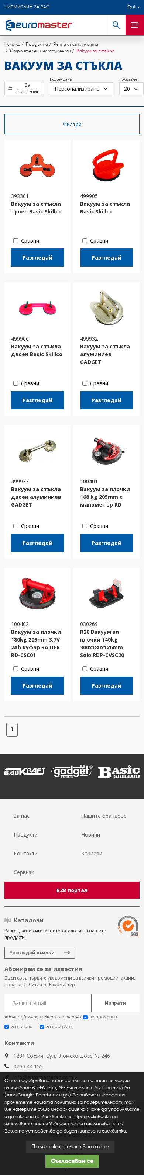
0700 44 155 (28, 1066)
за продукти (60, 1027)
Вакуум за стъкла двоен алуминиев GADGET (36, 497)
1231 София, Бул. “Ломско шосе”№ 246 (61, 1055)
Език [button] (131, 7)
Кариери (91, 853)
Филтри (72, 124)
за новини (21, 1027)
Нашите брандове (104, 815)
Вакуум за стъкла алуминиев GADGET (105, 354)
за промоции (103, 1017)
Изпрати (115, 1003)
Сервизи (24, 872)
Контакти (26, 853)
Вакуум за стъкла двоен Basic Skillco (36, 350)
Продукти (26, 834)
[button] (116, 25)
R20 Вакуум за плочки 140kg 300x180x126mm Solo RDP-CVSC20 (102, 643)
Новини (90, 834)
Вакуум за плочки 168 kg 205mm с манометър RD (105, 497)
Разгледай (37, 257)
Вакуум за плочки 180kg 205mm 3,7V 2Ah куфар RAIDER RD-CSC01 (36, 643)
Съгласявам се (72, 1161)
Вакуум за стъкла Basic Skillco (105, 207)
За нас (22, 815)
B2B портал (72, 890)
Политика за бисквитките (70, 1147)
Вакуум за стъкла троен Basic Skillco (36, 207)
